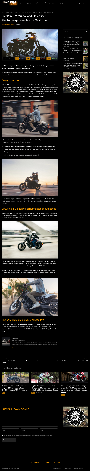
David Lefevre (15, 338)
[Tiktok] (87, 3)
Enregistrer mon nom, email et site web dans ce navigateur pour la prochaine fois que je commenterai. (28, 435)
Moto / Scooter (10, 12)
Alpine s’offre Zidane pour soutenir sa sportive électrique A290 (72, 361)
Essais (3, 392)
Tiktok (58, 462)
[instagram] (12, 346)
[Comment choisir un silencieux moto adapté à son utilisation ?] (85, 58)
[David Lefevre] (6, 342)
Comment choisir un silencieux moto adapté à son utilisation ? (72, 57)
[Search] (86, 31)
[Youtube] (83, 3)
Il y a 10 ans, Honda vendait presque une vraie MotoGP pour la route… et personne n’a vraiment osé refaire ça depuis (74, 389)
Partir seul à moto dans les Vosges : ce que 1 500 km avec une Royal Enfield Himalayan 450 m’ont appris (72, 42)
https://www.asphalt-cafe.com (18, 340)
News (16, 12)
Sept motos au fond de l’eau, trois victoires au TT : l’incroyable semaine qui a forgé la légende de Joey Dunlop (72, 50)
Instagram (36, 462)
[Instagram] (80, 3)
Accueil (3, 12)
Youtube (48, 462)
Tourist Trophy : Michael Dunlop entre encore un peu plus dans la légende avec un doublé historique (72, 65)
